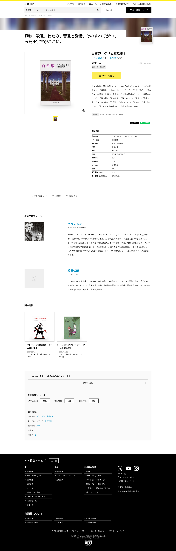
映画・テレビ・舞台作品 (95, 484)
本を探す (30, 471)
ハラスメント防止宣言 (96, 531)
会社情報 (70, 4)
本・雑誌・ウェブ (140, 10)
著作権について (122, 4)
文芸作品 (50, 416)
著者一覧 (30, 505)
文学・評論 (41, 416)
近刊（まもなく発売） (94, 476)
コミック (30, 488)
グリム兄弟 (97, 58)
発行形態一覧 (32, 501)
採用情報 (81, 4)
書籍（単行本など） (34, 476)
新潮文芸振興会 (126, 487)
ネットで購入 (108, 76)
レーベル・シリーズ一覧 (36, 496)
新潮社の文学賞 (32, 523)
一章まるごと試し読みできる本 (98, 488)
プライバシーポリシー (78, 531)
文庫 (38, 426)
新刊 (88, 471)
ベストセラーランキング (95, 480)
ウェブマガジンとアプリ (66, 476)
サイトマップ (119, 531)
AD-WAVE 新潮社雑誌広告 (142, 4)
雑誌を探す (61, 471)
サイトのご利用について (60, 531)
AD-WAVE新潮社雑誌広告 (129, 491)
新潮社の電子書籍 (33, 492)
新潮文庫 (48, 421)
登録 (45, 401)
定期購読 (60, 480)
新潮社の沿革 (91, 518)
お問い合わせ (106, 4)
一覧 (55, 461)
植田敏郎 (113, 58)
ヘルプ (109, 531)
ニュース (93, 4)
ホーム (27, 15)
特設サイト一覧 (92, 492)
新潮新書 (30, 484)
